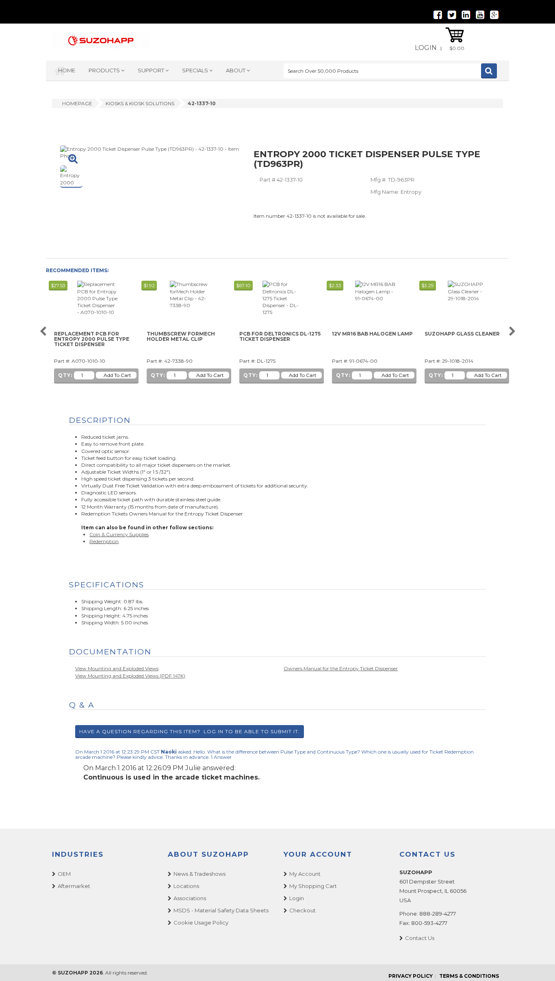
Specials (195, 70)
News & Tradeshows (199, 874)
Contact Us (419, 938)
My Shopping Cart (313, 886)
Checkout (302, 910)
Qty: (65, 375)
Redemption (104, 541)
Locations (186, 886)
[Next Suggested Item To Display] (512, 331)
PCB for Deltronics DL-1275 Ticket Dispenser (280, 336)
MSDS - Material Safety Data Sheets (221, 910)
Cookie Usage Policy (200, 922)
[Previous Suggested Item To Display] (43, 331)
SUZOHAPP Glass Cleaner (462, 334)
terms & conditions (469, 976)
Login (426, 48)
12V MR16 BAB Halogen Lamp (372, 334)
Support (151, 70)
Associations (189, 898)
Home (66, 70)
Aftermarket (74, 886)
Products (105, 70)
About (236, 70)
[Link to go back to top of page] (539, 965)
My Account (305, 874)
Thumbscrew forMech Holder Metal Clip (181, 336)
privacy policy (410, 976)
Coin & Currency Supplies (119, 534)
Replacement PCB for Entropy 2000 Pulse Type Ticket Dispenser (91, 339)
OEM (64, 874)
